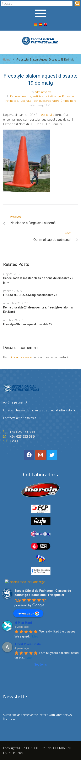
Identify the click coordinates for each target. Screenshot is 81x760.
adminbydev (42, 92)
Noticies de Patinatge (46, 96)
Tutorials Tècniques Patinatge (39, 100)
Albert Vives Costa (28, 644)
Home (6, 59)
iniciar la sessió (21, 357)
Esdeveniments (20, 96)
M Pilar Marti (23, 622)
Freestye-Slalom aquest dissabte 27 (27, 324)
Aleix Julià (47, 114)
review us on (25, 613)
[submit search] (77, 3)
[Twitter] (52, 455)
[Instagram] (40, 455)
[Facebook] (29, 455)
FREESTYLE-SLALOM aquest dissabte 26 (30, 295)
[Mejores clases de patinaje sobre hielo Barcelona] (25, 582)
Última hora (68, 100)
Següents (40, 664)
